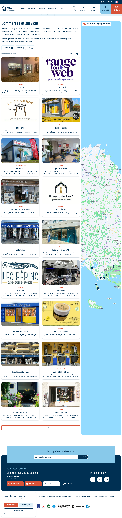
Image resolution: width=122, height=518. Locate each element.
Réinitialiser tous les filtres (8, 54)
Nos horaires (68, 484)
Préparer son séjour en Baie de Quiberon (56, 15)
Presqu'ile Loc (61, 209)
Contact (49, 483)
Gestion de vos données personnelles (82, 496)
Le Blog (61, 8)
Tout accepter (11, 505)
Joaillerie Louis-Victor (20, 331)
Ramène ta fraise (61, 412)
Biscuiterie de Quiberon (20, 372)
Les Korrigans (20, 250)
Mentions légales (51, 496)
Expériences (31, 8)
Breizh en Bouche (61, 128)
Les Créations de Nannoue (20, 209)
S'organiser (41, 8)
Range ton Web (61, 87)
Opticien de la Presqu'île (61, 250)
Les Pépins (20, 290)
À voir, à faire (52, 8)
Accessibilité (106, 2)
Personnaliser (18, 511)
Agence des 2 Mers (61, 168)
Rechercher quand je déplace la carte (98, 24)
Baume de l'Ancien (61, 331)
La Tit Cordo (20, 128)
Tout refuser (26, 505)
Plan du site (112, 496)
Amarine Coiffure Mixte (61, 372)
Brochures (32, 483)
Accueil (40, 15)
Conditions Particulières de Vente (64, 496)
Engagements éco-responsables (100, 496)
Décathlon (61, 290)
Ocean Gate (20, 168)
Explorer (22, 8)
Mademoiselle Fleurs (20, 412)
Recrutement (42, 496)
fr (116, 2)
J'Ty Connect (20, 87)
